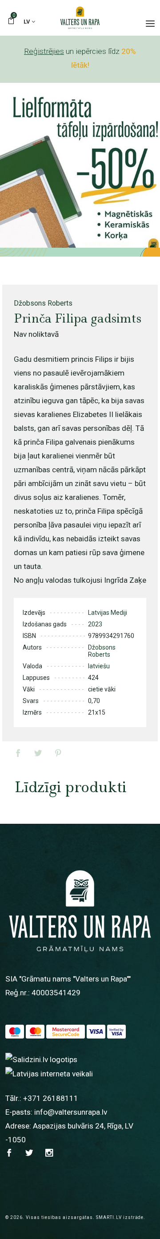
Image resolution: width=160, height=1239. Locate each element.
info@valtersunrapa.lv (70, 1112)
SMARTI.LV (109, 1217)
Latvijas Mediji (107, 612)
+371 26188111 (50, 1098)
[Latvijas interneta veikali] (49, 1073)
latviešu (99, 666)
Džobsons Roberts (43, 303)
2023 (95, 624)
